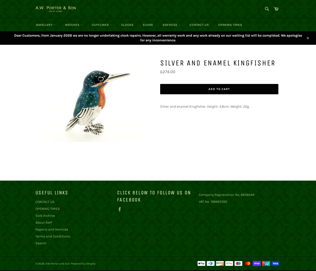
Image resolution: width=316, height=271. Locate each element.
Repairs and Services (51, 229)
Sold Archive (45, 216)
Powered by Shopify (83, 263)
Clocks (127, 25)
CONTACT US (199, 25)
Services (170, 25)
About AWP (43, 222)
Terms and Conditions (52, 236)
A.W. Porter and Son (58, 263)
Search (40, 243)
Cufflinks (101, 25)
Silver (148, 25)
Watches (72, 25)
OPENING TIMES (230, 25)
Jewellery (44, 25)
